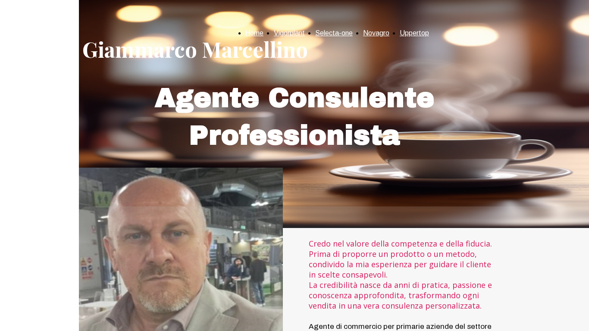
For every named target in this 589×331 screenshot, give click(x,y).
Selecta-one (334, 33)
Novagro (376, 33)
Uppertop (414, 33)
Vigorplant (289, 33)
